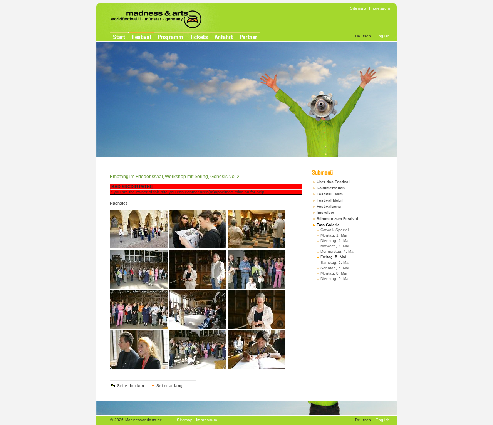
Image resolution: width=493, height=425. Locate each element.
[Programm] (170, 37)
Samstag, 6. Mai (334, 262)
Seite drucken (130, 385)
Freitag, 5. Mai (333, 257)
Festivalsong (329, 206)
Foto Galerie (328, 225)
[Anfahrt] (223, 37)
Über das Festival (333, 182)
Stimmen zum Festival (337, 219)
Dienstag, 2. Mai (334, 240)
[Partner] (248, 37)
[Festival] (141, 37)
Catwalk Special (334, 230)
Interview (325, 212)
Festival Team (330, 194)
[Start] (119, 37)
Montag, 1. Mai (333, 235)
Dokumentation (331, 188)
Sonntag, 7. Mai (334, 268)
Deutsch (363, 36)
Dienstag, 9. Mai (334, 279)
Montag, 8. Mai (333, 273)
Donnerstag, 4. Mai (337, 251)
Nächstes (119, 203)
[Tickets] (198, 37)
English (383, 36)
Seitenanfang (169, 385)
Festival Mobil (330, 200)
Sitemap (358, 8)
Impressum (379, 8)
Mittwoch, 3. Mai (334, 246)
